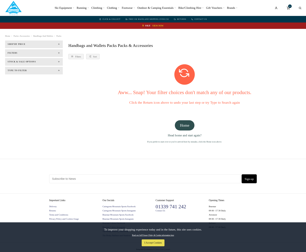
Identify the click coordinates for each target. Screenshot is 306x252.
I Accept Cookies (153, 242)
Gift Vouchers (214, 7)
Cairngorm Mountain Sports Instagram (119, 210)
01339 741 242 (171, 206)
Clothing (112, 7)
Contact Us (200, 19)
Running (82, 7)
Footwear (127, 7)
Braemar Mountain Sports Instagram (118, 219)
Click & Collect (111, 19)
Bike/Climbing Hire (189, 7)
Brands (231, 7)
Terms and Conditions (58, 215)
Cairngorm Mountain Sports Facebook (119, 206)
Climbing (96, 7)
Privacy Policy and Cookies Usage (64, 219)
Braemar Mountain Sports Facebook (118, 215)
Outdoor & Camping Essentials (155, 7)
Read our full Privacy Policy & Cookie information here (153, 235)
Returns (181, 19)
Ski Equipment (63, 7)
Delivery (53, 206)
